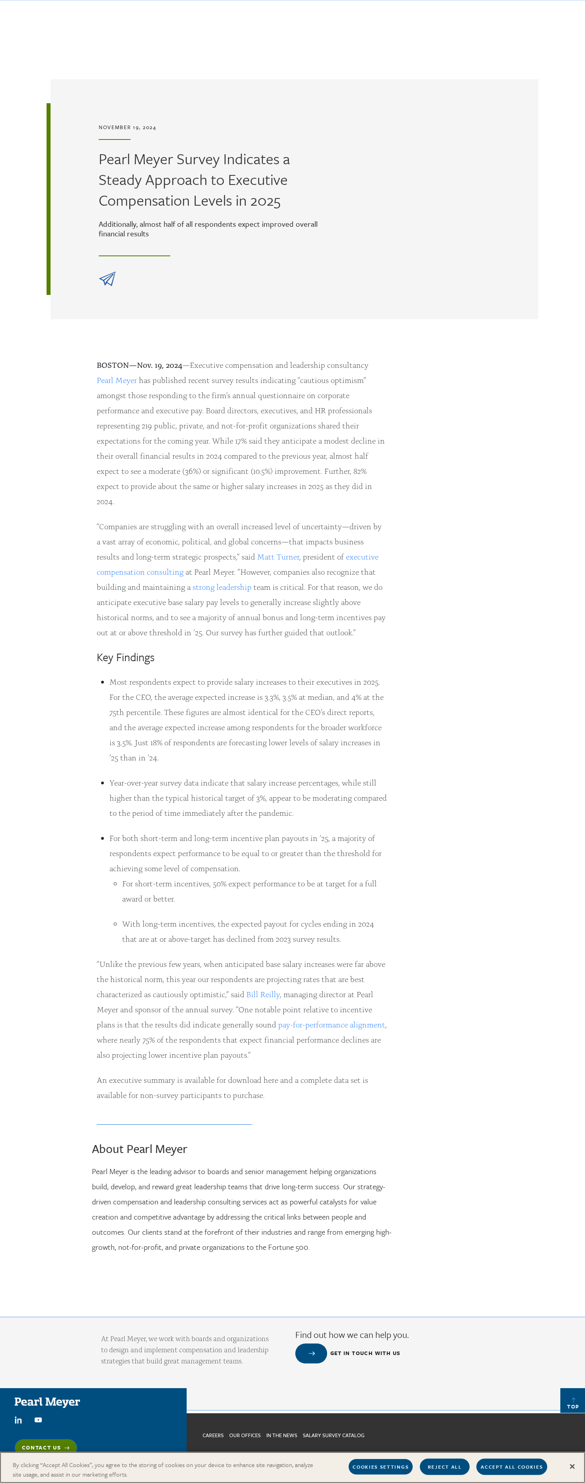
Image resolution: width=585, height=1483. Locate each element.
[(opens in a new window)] (18, 1419)
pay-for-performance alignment (331, 1024)
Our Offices (245, 1435)
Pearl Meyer (117, 379)
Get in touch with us (365, 1353)
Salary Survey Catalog (334, 1435)
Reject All (445, 1466)
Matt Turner (278, 556)
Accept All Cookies (512, 1466)
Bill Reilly (263, 993)
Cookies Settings (381, 1466)
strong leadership (222, 586)
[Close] (572, 1466)
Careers (213, 1435)
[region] (292, 1467)
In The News (281, 1435)
